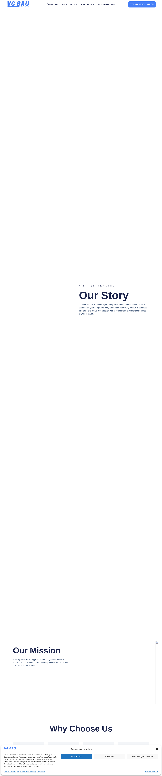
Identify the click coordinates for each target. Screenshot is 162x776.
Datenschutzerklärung (28, 772)
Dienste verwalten (151, 772)
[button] (157, 749)
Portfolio (87, 4)
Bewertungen (106, 4)
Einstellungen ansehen (142, 756)
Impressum (41, 772)
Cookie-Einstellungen (11, 772)
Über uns (52, 4)
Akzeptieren (76, 756)
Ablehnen (109, 756)
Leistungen (69, 4)
